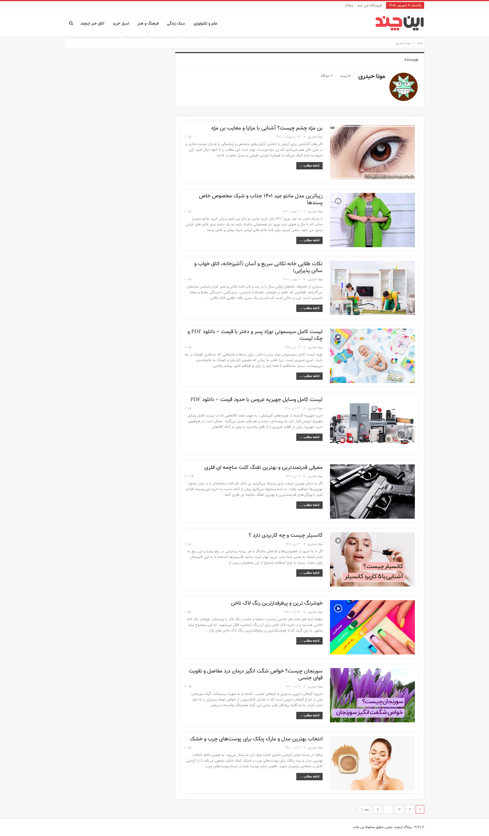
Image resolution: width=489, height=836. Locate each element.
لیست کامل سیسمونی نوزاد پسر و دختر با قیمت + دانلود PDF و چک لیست (255, 335)
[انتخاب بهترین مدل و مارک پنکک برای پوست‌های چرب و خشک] (372, 763)
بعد (366, 809)
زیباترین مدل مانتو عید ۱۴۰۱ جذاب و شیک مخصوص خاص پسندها (261, 199)
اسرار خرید (121, 24)
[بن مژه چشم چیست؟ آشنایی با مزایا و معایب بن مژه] (372, 152)
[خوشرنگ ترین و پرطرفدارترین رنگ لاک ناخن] (372, 627)
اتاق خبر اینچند (92, 24)
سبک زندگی (176, 24)
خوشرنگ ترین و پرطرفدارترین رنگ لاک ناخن (277, 603)
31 (187, 476)
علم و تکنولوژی (205, 24)
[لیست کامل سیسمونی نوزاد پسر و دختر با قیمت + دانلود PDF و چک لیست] (372, 356)
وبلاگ (349, 5)
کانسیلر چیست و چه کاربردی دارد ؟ (286, 535)
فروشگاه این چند (369, 5)
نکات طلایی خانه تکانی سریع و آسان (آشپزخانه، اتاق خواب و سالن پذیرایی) (258, 267)
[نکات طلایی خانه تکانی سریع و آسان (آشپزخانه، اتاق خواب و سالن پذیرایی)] (372, 288)
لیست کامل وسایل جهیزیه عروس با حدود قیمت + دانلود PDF (256, 400)
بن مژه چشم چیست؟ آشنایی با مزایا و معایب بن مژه (267, 128)
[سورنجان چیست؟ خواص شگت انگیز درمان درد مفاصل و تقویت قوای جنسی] (372, 695)
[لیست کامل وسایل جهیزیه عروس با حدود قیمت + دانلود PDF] (372, 424)
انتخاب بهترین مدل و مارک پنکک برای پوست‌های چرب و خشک (256, 739)
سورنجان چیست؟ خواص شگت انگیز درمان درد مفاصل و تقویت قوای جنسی (256, 674)
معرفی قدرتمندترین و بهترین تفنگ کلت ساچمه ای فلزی (263, 468)
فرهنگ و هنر (148, 24)
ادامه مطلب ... (309, 165)
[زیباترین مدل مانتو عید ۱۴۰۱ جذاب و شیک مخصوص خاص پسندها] (372, 220)
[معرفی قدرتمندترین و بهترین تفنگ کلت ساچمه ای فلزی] (372, 491)
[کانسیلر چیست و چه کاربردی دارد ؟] (372, 559)
